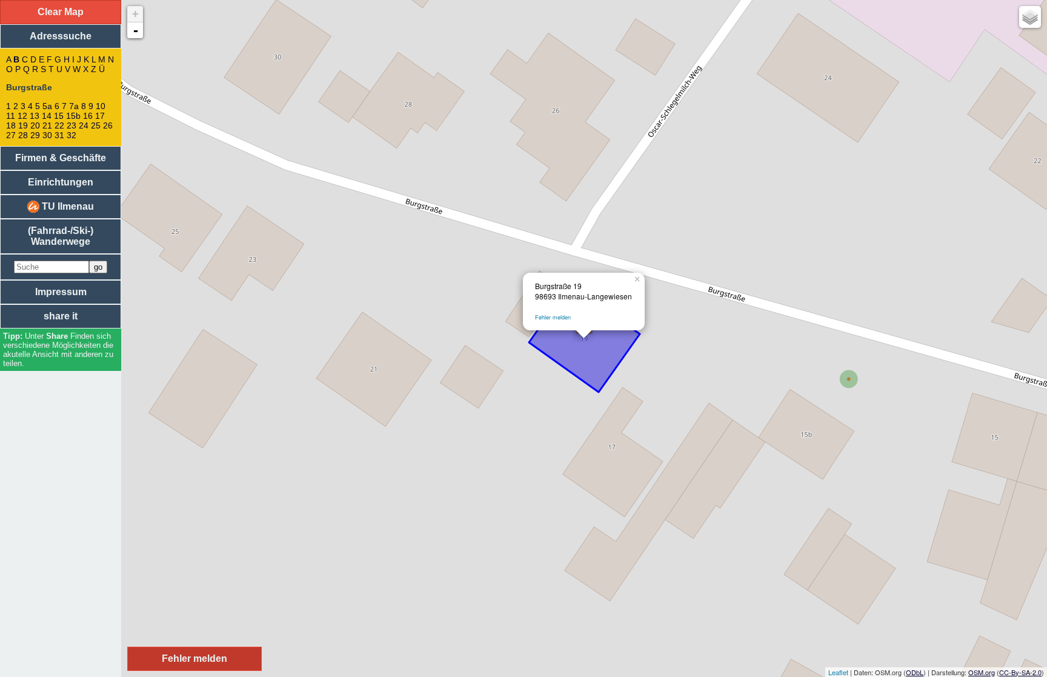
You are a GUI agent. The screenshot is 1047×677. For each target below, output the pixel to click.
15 (59, 116)
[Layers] (1030, 17)
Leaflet (838, 672)
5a (47, 106)
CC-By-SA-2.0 (1020, 672)
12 (22, 116)
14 (47, 116)
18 (11, 125)
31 (59, 135)
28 (23, 135)
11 (10, 116)
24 (83, 125)
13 (34, 116)
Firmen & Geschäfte (60, 158)
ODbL (914, 672)
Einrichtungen (60, 182)
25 (96, 125)
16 (88, 116)
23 (71, 125)
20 (35, 125)
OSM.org (981, 672)
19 (23, 125)
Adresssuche (60, 36)
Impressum (61, 292)
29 (35, 135)
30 (47, 135)
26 (108, 125)
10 (100, 106)
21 (47, 125)
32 (71, 135)
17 (100, 116)
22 (59, 125)
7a (74, 106)
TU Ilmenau (66, 206)
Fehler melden (553, 317)
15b (73, 116)
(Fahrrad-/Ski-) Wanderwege (60, 236)
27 (11, 135)
